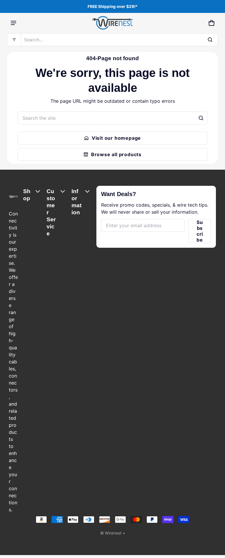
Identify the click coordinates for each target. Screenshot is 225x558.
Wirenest (113, 533)
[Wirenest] (112, 23)
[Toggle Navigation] (13, 22)
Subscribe (200, 231)
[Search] (201, 118)
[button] (112, 39)
